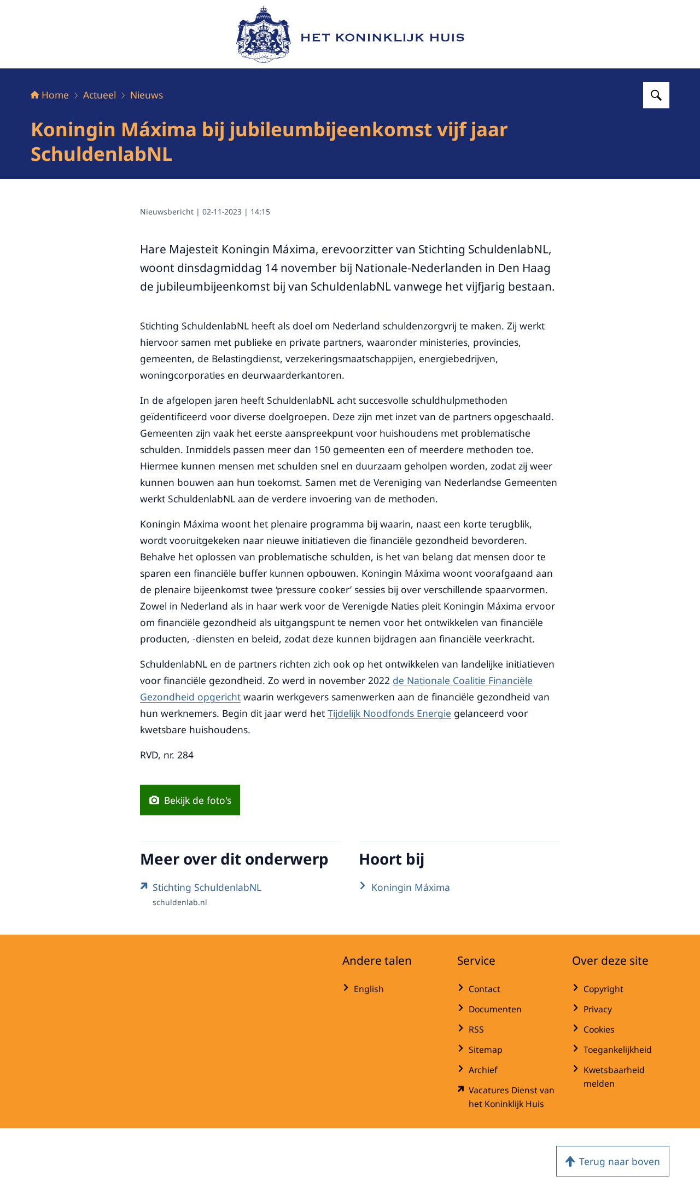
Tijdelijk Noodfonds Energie (389, 713)
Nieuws (146, 94)
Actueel (99, 94)
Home (55, 94)
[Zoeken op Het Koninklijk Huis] (656, 95)
